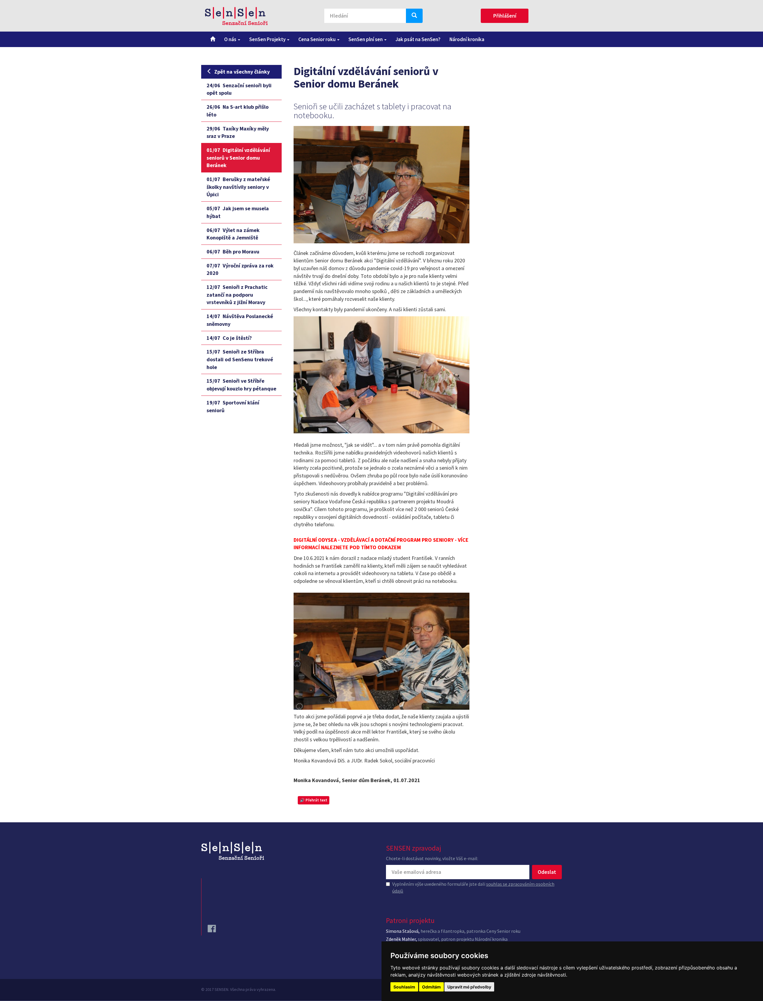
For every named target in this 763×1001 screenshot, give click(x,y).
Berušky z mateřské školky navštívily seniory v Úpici (238, 187)
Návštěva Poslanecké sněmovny (240, 320)
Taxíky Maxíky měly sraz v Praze (238, 132)
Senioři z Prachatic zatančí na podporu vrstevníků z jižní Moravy (237, 295)
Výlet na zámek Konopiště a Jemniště (233, 234)
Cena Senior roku (317, 39)
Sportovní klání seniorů (233, 406)
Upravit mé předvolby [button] (469, 986)
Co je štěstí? (229, 337)
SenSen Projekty (267, 39)
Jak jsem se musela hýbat (238, 212)
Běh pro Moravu (233, 251)
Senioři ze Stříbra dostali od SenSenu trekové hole (240, 359)
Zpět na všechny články (242, 71)
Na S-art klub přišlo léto (238, 110)
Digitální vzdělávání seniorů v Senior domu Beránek (238, 158)
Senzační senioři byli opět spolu (239, 89)
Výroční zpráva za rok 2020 (240, 269)
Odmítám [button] (431, 986)
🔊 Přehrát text (313, 800)
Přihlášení (504, 15)
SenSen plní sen (366, 39)
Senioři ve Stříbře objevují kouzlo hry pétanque (241, 384)
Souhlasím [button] (404, 986)
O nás (230, 39)
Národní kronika (466, 39)
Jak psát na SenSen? (418, 39)
